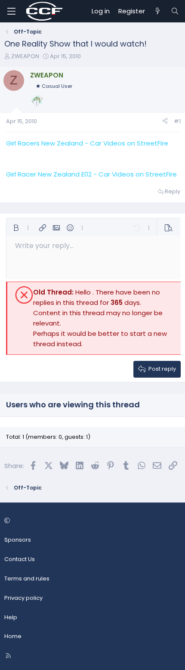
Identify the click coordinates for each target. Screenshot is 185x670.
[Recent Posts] (157, 11)
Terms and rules (26, 578)
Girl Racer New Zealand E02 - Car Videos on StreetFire (91, 174)
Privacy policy (23, 598)
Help (10, 617)
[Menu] (11, 11)
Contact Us (19, 559)
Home (13, 636)
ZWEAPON (25, 56)
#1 (177, 121)
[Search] (174, 11)
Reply (172, 191)
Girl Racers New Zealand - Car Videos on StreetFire (87, 143)
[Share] (165, 121)
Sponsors (17, 540)
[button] (15, 228)
